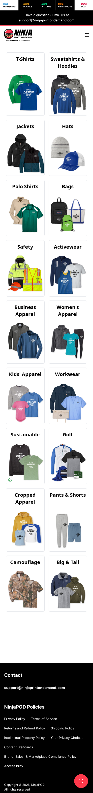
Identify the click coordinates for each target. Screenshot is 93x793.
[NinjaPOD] (18, 35)
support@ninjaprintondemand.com (34, 687)
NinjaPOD (38, 785)
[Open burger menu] (87, 35)
